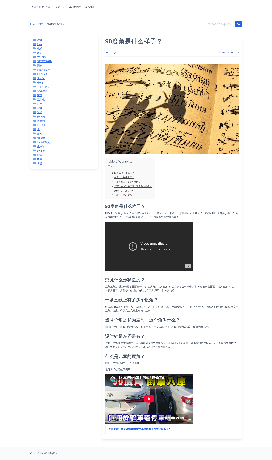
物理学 (41, 137)
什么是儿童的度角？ (124, 195)
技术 (39, 103)
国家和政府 (43, 69)
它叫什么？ (43, 86)
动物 (39, 44)
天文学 (41, 78)
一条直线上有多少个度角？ (127, 181)
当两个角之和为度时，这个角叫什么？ (133, 186)
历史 (39, 52)
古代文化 (42, 57)
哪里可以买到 (44, 61)
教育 (39, 108)
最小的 (41, 125)
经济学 (41, 150)
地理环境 (42, 74)
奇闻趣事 (42, 82)
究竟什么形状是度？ (124, 177)
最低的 (41, 116)
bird (223, 53)
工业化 (41, 99)
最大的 (41, 120)
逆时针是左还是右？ (124, 190)
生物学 (41, 146)
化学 (39, 48)
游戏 (39, 133)
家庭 (39, 95)
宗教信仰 (42, 91)
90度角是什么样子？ (124, 173)
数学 (41, 24)
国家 (39, 65)
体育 (39, 40)
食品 (39, 163)
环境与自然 (43, 142)
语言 (39, 159)
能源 (39, 154)
